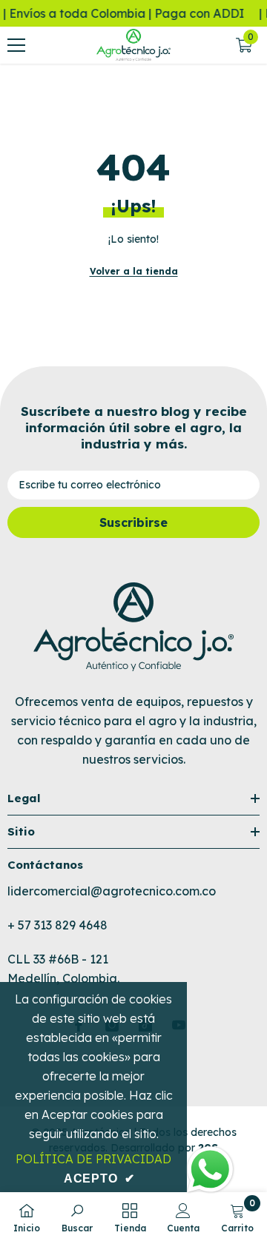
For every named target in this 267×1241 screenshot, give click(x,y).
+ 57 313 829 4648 (57, 925)
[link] (77, 1216)
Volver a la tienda (134, 271)
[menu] (16, 45)
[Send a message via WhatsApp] (210, 1170)
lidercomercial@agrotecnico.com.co (111, 891)
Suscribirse (133, 522)
